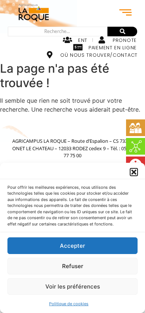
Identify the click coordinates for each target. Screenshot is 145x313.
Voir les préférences (72, 286)
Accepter (72, 245)
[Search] (122, 31)
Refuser (72, 266)
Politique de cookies (68, 303)
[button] (134, 172)
